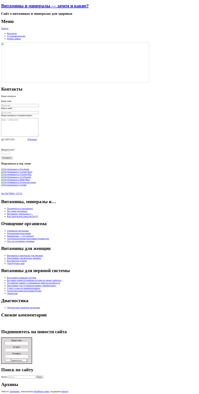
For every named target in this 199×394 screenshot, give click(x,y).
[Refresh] (32, 139)
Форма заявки (14, 38)
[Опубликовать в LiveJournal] (16, 177)
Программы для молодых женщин (24, 258)
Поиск (4, 377)
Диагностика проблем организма (23, 307)
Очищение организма (18, 231)
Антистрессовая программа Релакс (24, 291)
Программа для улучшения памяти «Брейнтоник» (31, 285)
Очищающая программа (19, 233)
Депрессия (12, 293)
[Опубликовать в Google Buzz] (16, 172)
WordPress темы (41, 391)
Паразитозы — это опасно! (20, 236)
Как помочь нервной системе (21, 277)
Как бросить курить (17, 261)
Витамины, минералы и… (20, 214)
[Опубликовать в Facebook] (15, 169)
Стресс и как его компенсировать (23, 288)
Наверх (4, 28)
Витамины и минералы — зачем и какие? (45, 5)
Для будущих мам (15, 263)
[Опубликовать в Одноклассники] (18, 182)
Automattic (14, 391)
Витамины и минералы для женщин (25, 255)
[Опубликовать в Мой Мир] (15, 179)
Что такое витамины (17, 211)
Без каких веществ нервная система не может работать (34, 280)
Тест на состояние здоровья (20, 241)
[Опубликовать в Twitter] (14, 185)
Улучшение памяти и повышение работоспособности (33, 283)
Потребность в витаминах (20, 208)
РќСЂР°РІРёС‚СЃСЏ (11, 193)
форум (65, 391)
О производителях (16, 36)
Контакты (12, 33)
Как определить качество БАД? (22, 216)
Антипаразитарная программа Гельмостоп (28, 238)
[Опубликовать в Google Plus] (16, 174)
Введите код (8, 149)
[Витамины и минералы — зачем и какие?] (75, 82)
